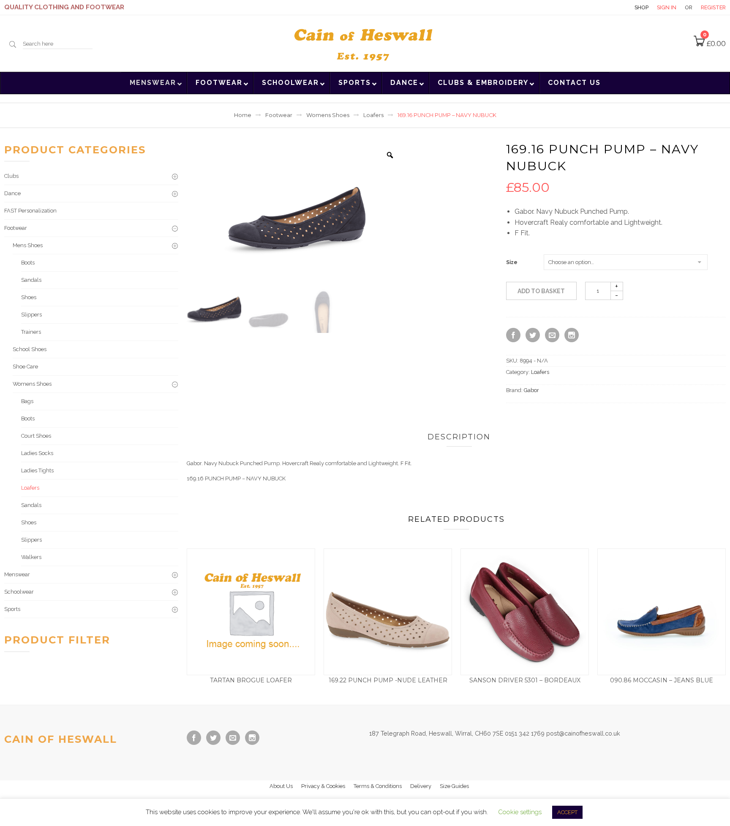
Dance (12, 193)
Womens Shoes (327, 115)
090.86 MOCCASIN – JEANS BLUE (661, 680)
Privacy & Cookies (323, 786)
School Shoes (29, 349)
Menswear (17, 574)
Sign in (666, 7)
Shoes (28, 297)
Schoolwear (19, 592)
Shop (641, 7)
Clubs (11, 176)
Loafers (373, 115)
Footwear (278, 115)
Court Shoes (36, 436)
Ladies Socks (37, 453)
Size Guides (454, 786)
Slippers (31, 314)
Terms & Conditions (378, 786)
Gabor (531, 390)
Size (512, 262)
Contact (611, 7)
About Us (281, 786)
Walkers (31, 557)
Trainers (31, 332)
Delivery (420, 786)
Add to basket (541, 291)
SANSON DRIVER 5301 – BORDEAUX (524, 680)
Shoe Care (25, 366)
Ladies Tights (37, 470)
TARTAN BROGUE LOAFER (251, 680)
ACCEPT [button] (567, 812)
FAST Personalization (30, 210)
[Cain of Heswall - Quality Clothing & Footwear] (365, 42)
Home (242, 115)
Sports (12, 609)
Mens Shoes (28, 245)
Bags (27, 401)
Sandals (31, 280)
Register (713, 7)
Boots (28, 262)
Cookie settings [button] (520, 812)
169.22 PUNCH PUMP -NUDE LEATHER (388, 680)
